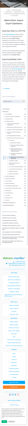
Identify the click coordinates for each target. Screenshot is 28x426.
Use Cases (7, 195)
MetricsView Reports (14, 173)
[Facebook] (10, 394)
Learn (14, 336)
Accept (4, 421)
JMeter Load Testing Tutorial (14, 339)
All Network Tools (14, 314)
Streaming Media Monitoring (13, 135)
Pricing (14, 356)
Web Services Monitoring (14, 279)
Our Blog (14, 377)
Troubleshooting (9, 193)
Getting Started (8, 119)
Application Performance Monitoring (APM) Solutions (13, 295)
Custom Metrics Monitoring (15, 169)
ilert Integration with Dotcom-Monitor (12, 232)
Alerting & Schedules (10, 178)
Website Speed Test (14, 305)
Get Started (7, 88)
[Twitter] (12, 394)
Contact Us (14, 359)
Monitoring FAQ (9, 197)
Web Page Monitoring (14, 282)
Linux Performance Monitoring (16, 166)
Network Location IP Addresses (12, 116)
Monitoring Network (14, 368)
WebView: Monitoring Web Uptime (15, 129)
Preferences (11, 421)
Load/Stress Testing (14, 291)
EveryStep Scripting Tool (8, 202)
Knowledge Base (14, 374)
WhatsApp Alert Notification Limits (11, 225)
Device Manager (10, 34)
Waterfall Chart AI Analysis (9, 218)
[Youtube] (18, 394)
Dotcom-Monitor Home (14, 276)
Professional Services (14, 327)
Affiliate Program (14, 321)
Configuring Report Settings (9, 220)
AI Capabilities (8, 114)
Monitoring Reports (9, 183)
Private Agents (8, 181)
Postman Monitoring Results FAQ (11, 234)
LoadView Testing (14, 404)
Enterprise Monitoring (14, 371)
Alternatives (14, 333)
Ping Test (14, 311)
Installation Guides (13, 160)
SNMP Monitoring (13, 171)
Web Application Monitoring (14, 285)
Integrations (8, 190)
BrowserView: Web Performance (14, 127)
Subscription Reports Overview (10, 223)
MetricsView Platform (16, 142)
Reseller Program (14, 324)
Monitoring (5, 111)
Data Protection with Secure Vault (13, 188)
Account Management (8, 205)
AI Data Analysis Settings (9, 215)
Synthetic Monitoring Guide (14, 342)
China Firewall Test (14, 308)
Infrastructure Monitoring (14, 288)
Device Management (10, 176)
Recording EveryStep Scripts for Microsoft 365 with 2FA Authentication (13, 237)
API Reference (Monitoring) (11, 185)
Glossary (7, 200)
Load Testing (5, 109)
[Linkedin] (15, 394)
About (14, 353)
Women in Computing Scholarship (14, 345)
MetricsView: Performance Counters (15, 138)
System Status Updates (14, 330)
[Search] (23, 101)
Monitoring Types (9, 121)
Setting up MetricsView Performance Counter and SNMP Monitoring (17, 150)
